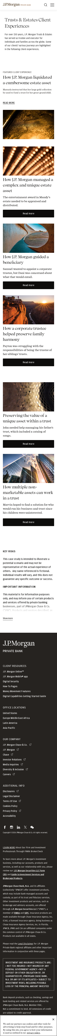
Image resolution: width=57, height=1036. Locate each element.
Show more (8, 618)
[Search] (45, 5)
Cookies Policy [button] (10, 806)
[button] (5, 827)
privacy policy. (33, 1033)
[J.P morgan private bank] (17, 5)
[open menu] (52, 5)
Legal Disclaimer (25, 943)
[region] (28, 1025)
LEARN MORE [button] (9, 847)
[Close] (53, 1019)
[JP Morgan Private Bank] (19, 650)
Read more (28, 213)
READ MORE (9, 103)
